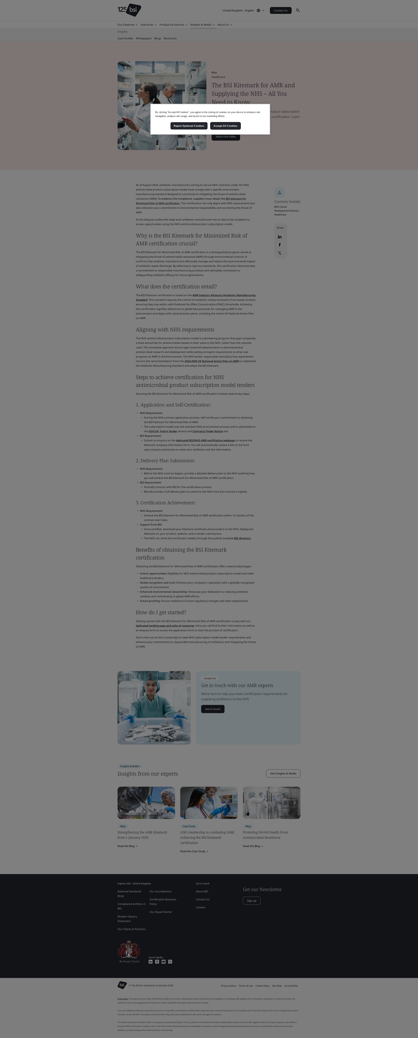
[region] (210, 119)
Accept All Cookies (225, 125)
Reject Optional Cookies (189, 125)
